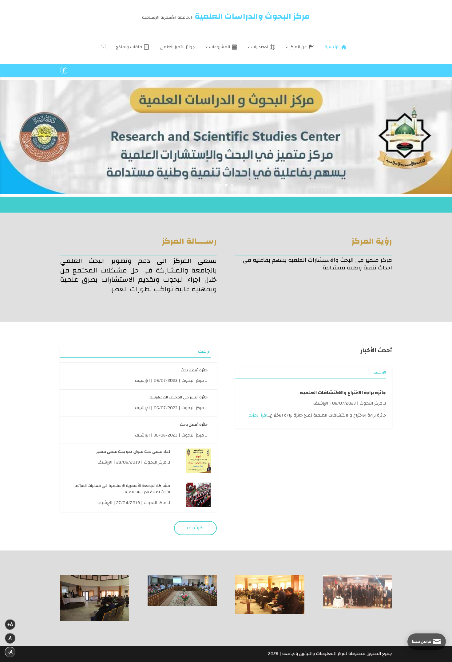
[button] (437, 621)
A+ (10, 624)
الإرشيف (379, 372)
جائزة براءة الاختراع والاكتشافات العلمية (343, 392)
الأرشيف (195, 527)
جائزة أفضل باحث (194, 424)
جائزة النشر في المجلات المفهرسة (179, 397)
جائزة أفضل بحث (194, 370)
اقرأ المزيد (258, 415)
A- (10, 652)
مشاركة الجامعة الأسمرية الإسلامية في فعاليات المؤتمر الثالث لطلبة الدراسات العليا (122, 489)
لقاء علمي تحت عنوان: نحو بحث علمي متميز (133, 451)
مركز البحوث (371, 403)
